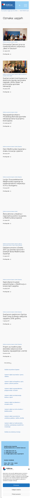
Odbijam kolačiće (16, 489)
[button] (29, 469)
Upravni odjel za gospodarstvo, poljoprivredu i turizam (13, 389)
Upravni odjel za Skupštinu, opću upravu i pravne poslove (13, 382)
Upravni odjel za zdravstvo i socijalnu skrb (12, 403)
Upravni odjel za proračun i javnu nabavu (13, 375)
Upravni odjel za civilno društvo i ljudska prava (13, 410)
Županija (20, 146)
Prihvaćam (16, 485)
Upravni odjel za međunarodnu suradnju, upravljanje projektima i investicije (14, 425)
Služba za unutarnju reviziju (12, 432)
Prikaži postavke (16, 494)
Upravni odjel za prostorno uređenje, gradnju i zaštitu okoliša (14, 417)
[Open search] (19, 5)
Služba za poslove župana (8, 42)
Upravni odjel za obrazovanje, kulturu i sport (12, 396)
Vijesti (16, 42)
